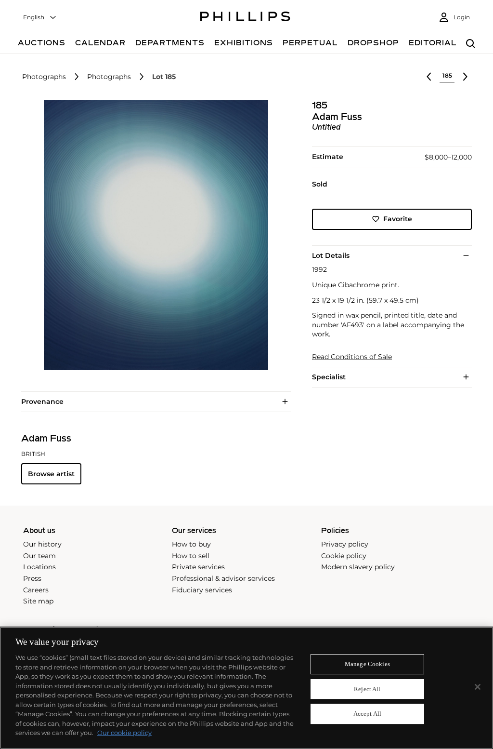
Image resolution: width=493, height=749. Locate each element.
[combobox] (40, 17)
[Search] (471, 44)
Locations (39, 566)
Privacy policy (344, 544)
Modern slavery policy (358, 566)
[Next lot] (465, 76)
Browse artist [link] (51, 473)
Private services (198, 566)
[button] (153, 235)
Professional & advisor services (223, 578)
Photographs (44, 77)
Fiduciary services (202, 590)
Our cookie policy (124, 732)
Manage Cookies (367, 664)
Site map (38, 601)
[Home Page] (245, 18)
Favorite (397, 218)
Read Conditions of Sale (352, 357)
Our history (42, 544)
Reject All (367, 689)
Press (32, 578)
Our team (39, 555)
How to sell (190, 555)
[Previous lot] (429, 76)
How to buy (191, 544)
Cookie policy (343, 555)
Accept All (367, 714)
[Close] (477, 686)
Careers (36, 590)
